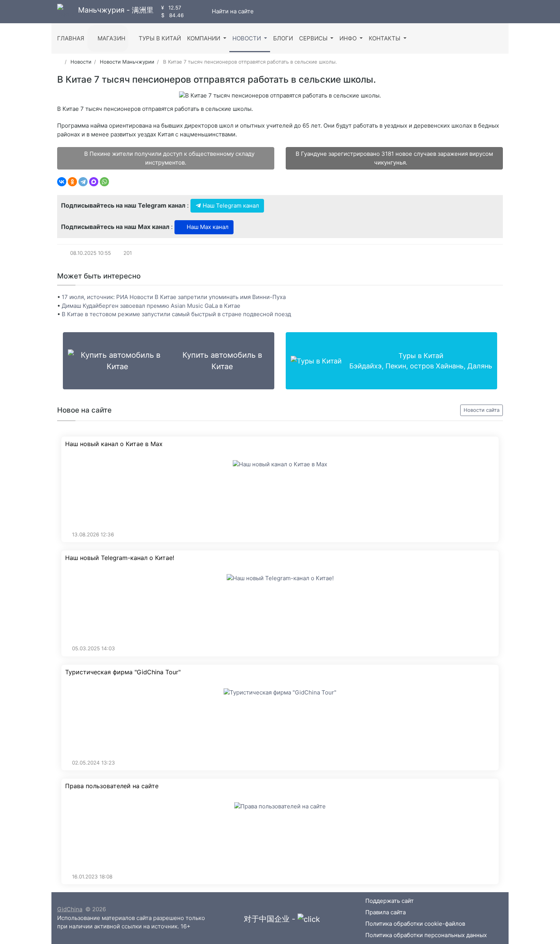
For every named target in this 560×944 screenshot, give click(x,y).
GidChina (69, 909)
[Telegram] (83, 181)
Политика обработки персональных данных (426, 935)
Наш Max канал (207, 226)
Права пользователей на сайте (111, 786)
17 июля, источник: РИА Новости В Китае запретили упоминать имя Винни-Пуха (174, 297)
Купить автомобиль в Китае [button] (222, 360)
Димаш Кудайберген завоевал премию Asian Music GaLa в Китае (151, 305)
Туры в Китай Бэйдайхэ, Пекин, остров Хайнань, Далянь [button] (420, 361)
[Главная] (59, 62)
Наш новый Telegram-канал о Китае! (119, 558)
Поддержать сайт (389, 900)
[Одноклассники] (72, 181)
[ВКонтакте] (61, 181)
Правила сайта (385, 912)
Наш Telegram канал (230, 205)
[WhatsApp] (104, 181)
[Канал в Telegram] (198, 11)
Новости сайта (481, 410)
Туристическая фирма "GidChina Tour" (123, 672)
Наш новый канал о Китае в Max (114, 444)
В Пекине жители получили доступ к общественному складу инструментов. (168, 158)
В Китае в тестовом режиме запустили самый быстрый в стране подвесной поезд (176, 314)
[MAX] (93, 181)
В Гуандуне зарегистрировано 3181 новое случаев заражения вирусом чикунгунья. (394, 158)
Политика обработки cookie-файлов (415, 923)
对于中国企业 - (271, 918)
